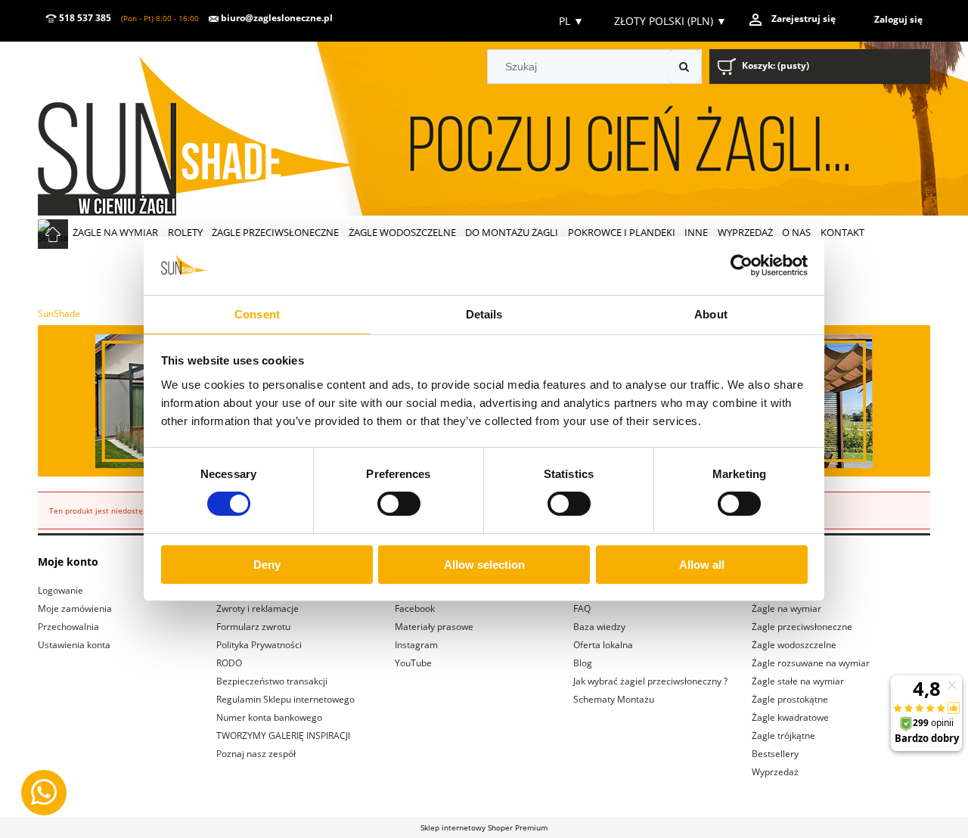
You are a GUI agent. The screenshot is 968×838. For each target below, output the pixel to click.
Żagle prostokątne (790, 699)
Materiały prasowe (434, 626)
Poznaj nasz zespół (256, 753)
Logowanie (60, 590)
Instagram (416, 644)
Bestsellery (775, 753)
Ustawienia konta (74, 644)
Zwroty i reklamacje (257, 608)
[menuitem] (115, 232)
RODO (229, 663)
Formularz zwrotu (253, 626)
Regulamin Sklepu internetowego (285, 699)
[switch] (398, 504)
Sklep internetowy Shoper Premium (484, 827)
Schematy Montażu (613, 699)
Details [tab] (484, 314)
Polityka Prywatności (259, 644)
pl (570, 21)
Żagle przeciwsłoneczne (802, 626)
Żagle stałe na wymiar (798, 681)
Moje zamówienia (75, 608)
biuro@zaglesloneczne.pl (276, 17)
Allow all (701, 564)
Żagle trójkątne (783, 735)
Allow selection (484, 564)
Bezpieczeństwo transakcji (271, 681)
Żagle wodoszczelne (794, 644)
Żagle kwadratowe (790, 717)
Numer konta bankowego (269, 717)
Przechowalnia (68, 626)
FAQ (582, 608)
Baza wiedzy (599, 626)
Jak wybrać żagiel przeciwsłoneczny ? (650, 681)
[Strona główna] (219, 130)
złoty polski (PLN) (670, 21)
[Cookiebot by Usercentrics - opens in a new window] (741, 265)
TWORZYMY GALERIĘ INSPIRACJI (283, 735)
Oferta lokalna (603, 644)
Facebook (415, 608)
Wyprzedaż (775, 771)
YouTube (413, 663)
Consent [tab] (257, 314)
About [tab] (711, 314)
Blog (582, 663)
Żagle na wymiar (786, 608)
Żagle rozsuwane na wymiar (811, 663)
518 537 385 (84, 17)
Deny (267, 564)
